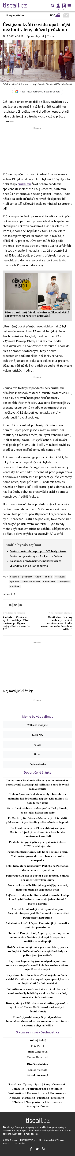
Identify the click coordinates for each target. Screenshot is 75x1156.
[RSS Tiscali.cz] (43, 1149)
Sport (38, 1084)
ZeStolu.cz (55, 1089)
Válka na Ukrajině (37, 725)
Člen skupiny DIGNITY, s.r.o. (52, 1140)
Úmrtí (37, 754)
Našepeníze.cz (35, 1102)
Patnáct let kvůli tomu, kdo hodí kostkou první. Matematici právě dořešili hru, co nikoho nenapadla (37, 856)
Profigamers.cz (36, 1089)
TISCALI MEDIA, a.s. (29, 1140)
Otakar (20, 15)
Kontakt (7, 1143)
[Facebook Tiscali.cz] (30, 1149)
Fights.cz (43, 1097)
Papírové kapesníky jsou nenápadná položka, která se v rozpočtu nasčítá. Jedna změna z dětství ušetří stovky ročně (37, 965)
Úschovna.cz (58, 1093)
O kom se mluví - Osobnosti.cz (37, 1032)
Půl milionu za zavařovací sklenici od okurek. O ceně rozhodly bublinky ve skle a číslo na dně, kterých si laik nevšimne (37, 993)
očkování (14, 576)
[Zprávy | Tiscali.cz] (15, 5)
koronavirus (49, 581)
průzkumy (27, 576)
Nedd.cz (14, 1097)
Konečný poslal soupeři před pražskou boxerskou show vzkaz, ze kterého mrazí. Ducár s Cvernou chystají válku (37, 1021)
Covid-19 (14, 586)
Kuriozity (37, 734)
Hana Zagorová (37, 1051)
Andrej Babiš (37, 1040)
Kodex (22, 1143)
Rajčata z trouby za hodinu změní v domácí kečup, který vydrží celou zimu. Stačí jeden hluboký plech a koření (37, 899)
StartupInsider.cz (37, 1106)
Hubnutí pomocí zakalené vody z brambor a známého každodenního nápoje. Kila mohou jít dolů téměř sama (38, 799)
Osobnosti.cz (16, 1093)
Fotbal (37, 744)
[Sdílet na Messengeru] (10, 605)
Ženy (47, 1084)
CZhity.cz (18, 1102)
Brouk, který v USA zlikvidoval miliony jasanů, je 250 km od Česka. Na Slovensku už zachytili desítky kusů (37, 1007)
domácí (48, 576)
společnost (64, 581)
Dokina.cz (57, 1097)
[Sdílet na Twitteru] (15, 605)
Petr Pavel (37, 1046)
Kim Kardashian (37, 1064)
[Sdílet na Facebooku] (5, 605)
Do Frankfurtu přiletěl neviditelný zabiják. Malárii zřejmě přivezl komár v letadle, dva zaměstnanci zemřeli (37, 832)
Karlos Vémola (37, 1070)
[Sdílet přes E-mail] (20, 605)
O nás (15, 1143)
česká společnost (31, 581)
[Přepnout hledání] (52, 5)
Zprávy (27, 1084)
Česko (38, 576)
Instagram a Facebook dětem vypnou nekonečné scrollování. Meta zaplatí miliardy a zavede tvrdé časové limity (37, 785)
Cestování (58, 1084)
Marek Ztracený (37, 1075)
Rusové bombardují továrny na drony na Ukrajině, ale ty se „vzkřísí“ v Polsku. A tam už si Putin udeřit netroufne (37, 913)
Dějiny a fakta (37, 764)
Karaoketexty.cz (37, 1093)
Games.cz (18, 1089)
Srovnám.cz (54, 1102)
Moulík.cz (28, 1097)
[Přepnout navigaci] (58, 5)
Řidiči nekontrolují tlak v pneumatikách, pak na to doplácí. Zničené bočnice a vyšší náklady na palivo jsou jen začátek (37, 951)
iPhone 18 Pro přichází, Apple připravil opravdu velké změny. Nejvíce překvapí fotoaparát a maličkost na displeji (37, 937)
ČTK (13, 594)
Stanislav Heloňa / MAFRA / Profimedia (54, 84)
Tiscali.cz (15, 1084)
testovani (60, 576)
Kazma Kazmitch (37, 1057)
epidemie (14, 581)
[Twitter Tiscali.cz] (37, 1149)
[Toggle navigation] (69, 5)
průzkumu (24, 184)
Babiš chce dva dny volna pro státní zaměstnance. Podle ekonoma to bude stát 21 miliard (56, 623)
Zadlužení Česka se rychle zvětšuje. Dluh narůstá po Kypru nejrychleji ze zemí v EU (16, 623)
